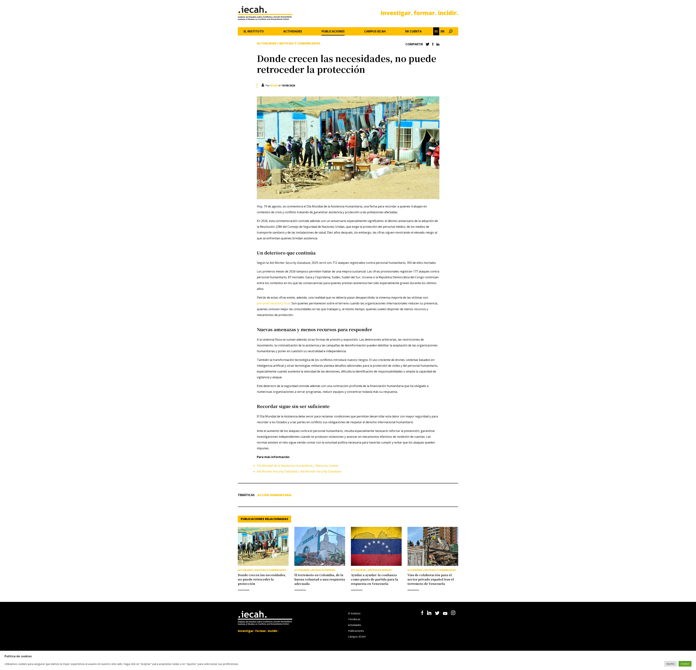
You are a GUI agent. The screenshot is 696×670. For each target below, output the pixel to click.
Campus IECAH (375, 31)
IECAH (274, 85)
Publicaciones (333, 31)
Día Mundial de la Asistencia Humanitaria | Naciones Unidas (297, 466)
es (436, 31)
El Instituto (254, 31)
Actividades (292, 31)
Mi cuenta (413, 31)
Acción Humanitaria (274, 495)
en (442, 31)
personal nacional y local (273, 303)
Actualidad (266, 43)
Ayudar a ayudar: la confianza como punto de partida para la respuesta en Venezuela (374, 579)
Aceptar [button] (685, 663)
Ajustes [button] (670, 663)
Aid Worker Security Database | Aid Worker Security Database (299, 471)
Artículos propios (323, 570)
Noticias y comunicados (299, 43)
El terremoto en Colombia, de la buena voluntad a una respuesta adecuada (319, 579)
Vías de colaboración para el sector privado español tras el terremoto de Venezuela (430, 579)
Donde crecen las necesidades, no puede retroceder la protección (262, 579)
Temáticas (354, 619)
